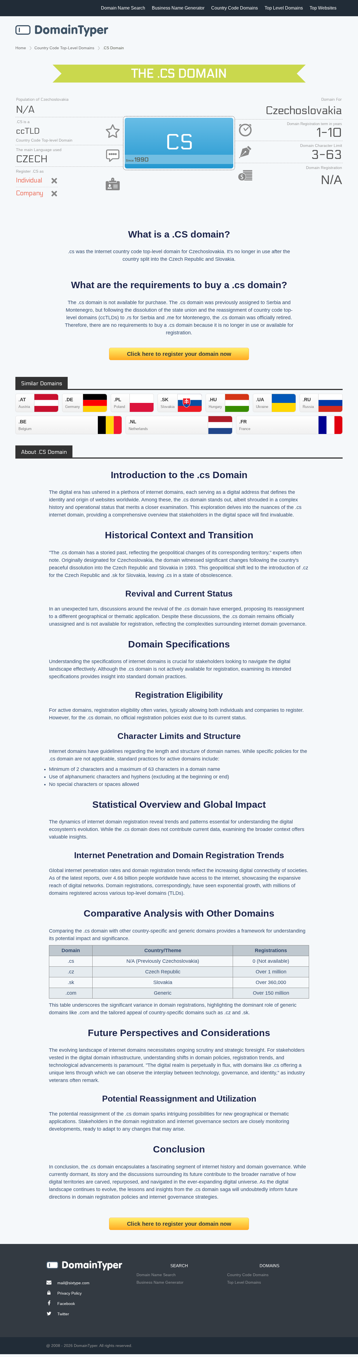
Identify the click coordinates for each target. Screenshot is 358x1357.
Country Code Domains (234, 8)
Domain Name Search (123, 8)
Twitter (63, 1314)
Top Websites (323, 8)
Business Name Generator (178, 8)
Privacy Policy (69, 1293)
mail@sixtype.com (73, 1283)
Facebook (66, 1303)
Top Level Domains (284, 8)
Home (20, 48)
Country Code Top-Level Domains (64, 48)
